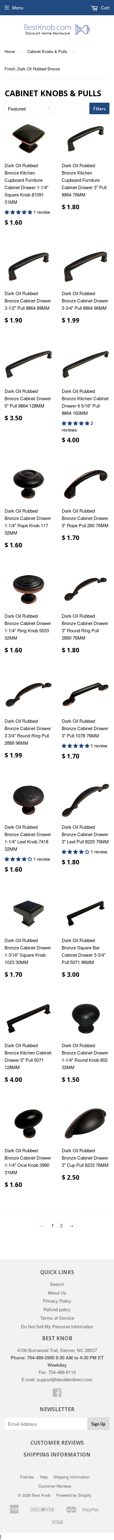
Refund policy (57, 1309)
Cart (104, 7)
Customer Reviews (54, 1486)
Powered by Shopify (74, 1495)
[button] (19, 212)
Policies (27, 1477)
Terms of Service (57, 1318)
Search (57, 1284)
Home (10, 51)
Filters (99, 108)
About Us (57, 1292)
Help (44, 1477)
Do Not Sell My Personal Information (57, 1326)
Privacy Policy (57, 1301)
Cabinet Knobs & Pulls (47, 51)
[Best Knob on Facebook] (57, 1394)
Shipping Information (72, 1477)
